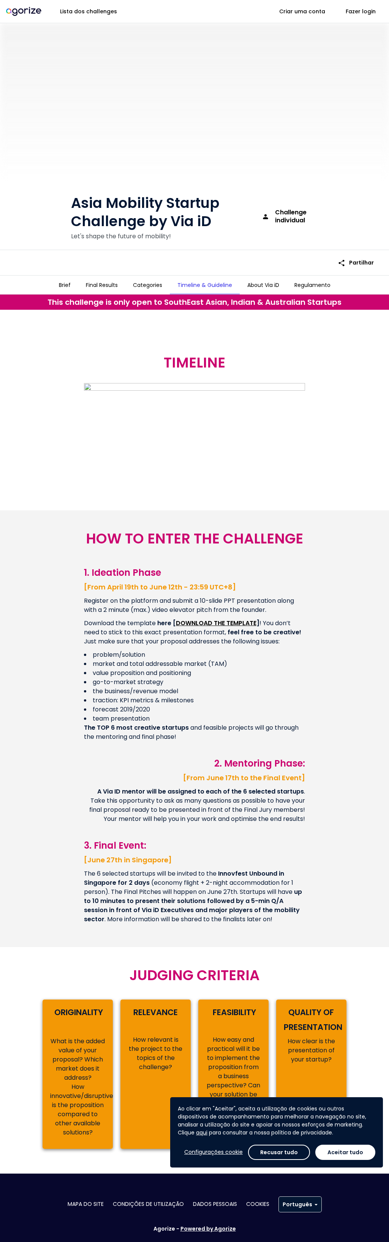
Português (297, 1204)
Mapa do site (86, 1204)
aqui (201, 1132)
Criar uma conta (302, 11)
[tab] (64, 285)
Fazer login (361, 11)
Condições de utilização (148, 1204)
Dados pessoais (215, 1204)
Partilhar (356, 263)
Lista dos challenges (88, 11)
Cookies (257, 1204)
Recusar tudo (279, 1152)
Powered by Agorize (208, 1228)
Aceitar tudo (345, 1152)
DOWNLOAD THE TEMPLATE (216, 623)
